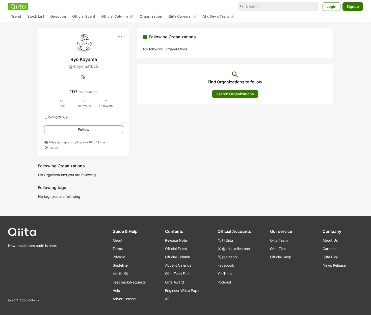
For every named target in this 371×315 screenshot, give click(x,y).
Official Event (83, 16)
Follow (83, 130)
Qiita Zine (278, 248)
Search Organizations (235, 94)
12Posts (61, 103)
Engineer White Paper (183, 290)
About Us (330, 240)
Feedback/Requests (129, 282)
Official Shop (280, 257)
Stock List (35, 16)
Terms (118, 248)
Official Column (117, 16)
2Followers (106, 103)
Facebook (226, 265)
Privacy (119, 257)
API (168, 299)
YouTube (225, 273)
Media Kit (120, 273)
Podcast (224, 282)
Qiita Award (174, 282)
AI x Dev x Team (218, 16)
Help (116, 290)
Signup (353, 6)
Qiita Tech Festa (178, 273)
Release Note (176, 240)
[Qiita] (18, 6)
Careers (329, 248)
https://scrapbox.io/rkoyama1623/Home (77, 142)
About (117, 240)
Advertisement (125, 299)
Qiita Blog (330, 257)
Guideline (120, 265)
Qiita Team (279, 240)
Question (58, 16)
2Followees (83, 103)
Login (331, 6)
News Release (334, 265)
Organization (151, 16)
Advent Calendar (179, 265)
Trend (16, 16)
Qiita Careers (182, 16)
